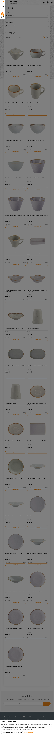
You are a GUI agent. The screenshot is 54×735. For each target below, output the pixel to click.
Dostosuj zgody (19, 732)
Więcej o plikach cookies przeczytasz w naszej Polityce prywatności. (17, 729)
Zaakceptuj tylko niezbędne (8, 732)
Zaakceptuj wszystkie (28, 732)
